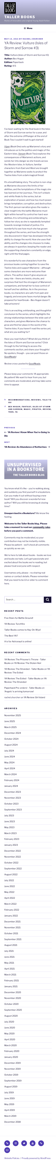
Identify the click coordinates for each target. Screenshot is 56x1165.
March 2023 (10, 833)
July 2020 (9, 1021)
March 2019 (10, 1116)
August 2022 (11, 874)
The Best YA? (11, 635)
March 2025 (10, 727)
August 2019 (10, 1086)
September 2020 (13, 1010)
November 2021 (12, 927)
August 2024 (11, 745)
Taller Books (19, 17)
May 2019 (9, 1104)
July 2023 (9, 815)
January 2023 (11, 845)
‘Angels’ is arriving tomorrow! (19, 691)
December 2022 (12, 851)
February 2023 (11, 839)
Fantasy (26, 407)
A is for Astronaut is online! (18, 641)
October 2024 (11, 739)
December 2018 (12, 1122)
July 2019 (9, 1092)
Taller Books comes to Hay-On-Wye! (22, 630)
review (47, 409)
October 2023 (11, 803)
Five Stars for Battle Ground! (18, 618)
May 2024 (9, 762)
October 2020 (11, 1004)
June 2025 (9, 721)
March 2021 (10, 974)
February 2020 (11, 1051)
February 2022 (11, 910)
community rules (41, 527)
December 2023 (12, 792)
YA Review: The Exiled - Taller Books (22, 678)
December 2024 (12, 733)
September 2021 (12, 939)
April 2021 (9, 968)
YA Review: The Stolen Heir (27, 663)
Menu (29, 28)
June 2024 (9, 756)
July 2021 (9, 951)
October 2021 (11, 933)
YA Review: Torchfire (14, 624)
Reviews (36, 400)
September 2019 (13, 1080)
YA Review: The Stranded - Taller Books (24, 669)
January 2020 (11, 1057)
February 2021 (11, 980)
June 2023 (9, 821)
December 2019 (12, 1063)
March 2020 (10, 1045)
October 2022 (11, 862)
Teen (11, 412)
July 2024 (9, 750)
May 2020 (9, 1033)
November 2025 (12, 715)
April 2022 (9, 898)
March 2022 (10, 904)
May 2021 (9, 963)
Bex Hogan (14, 407)
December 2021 (12, 921)
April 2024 (9, 768)
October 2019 (11, 1075)
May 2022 (9, 892)
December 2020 (12, 992)
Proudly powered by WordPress (36, 1158)
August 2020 (11, 1016)
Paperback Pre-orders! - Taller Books (22, 688)
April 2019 (9, 1110)
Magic (27, 409)
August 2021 (10, 945)
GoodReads (10, 356)
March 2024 (10, 774)
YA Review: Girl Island (34, 697)
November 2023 (12, 798)
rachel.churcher (33, 39)
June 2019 (9, 1098)
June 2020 (9, 1027)
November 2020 (12, 998)
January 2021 (11, 986)
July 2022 (9, 880)
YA (16, 412)
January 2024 (11, 786)
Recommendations (19, 400)
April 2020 (9, 1039)
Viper (7, 146)
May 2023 (9, 827)
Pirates (36, 409)
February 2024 (11, 780)
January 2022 (11, 915)
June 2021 (9, 957)
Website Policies (11, 1158)
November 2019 (12, 1069)
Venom (22, 153)
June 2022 (9, 886)
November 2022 (12, 856)
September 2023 (13, 809)
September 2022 (13, 868)
